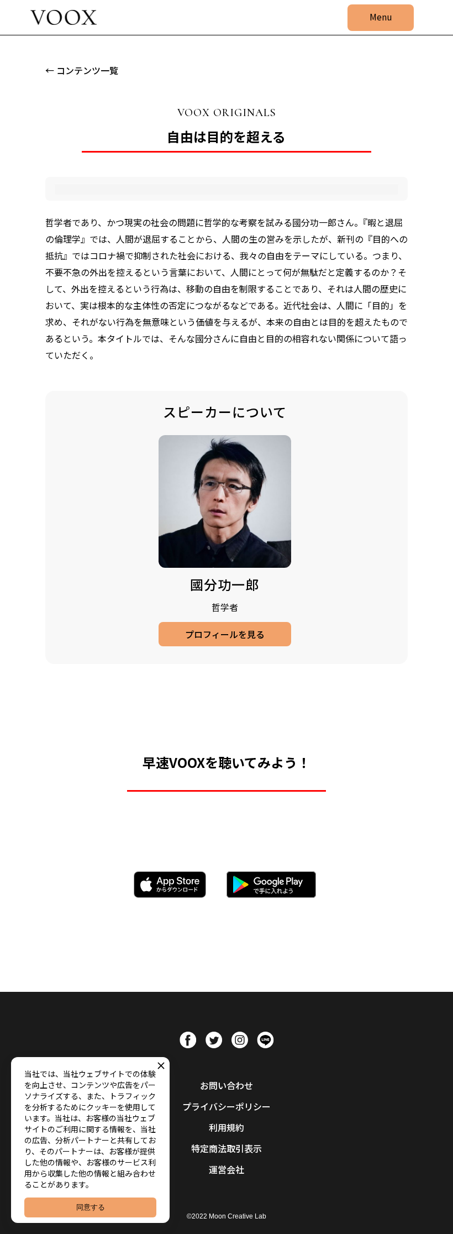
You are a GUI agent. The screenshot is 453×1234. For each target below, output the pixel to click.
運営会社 (226, 1169)
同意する (90, 1207)
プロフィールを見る (225, 634)
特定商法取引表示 (226, 1148)
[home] (63, 18)
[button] (380, 17)
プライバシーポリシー (226, 1106)
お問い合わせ (226, 1085)
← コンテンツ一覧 (81, 70)
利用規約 (226, 1127)
